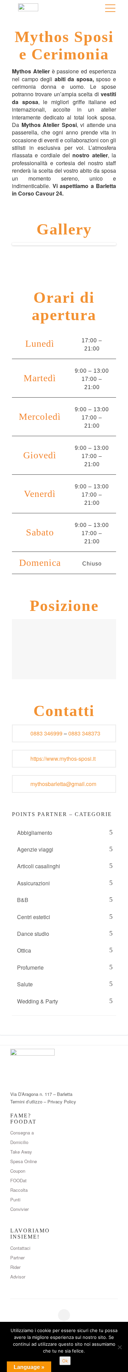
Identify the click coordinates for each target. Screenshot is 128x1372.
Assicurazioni (33, 883)
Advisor (17, 1276)
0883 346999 (46, 733)
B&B (22, 900)
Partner (17, 1257)
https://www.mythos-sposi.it (63, 758)
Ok (65, 1360)
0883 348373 (84, 733)
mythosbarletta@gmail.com (63, 784)
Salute (25, 984)
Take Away (21, 1151)
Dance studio (33, 934)
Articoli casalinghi (38, 866)
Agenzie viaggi (35, 849)
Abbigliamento (34, 833)
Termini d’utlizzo (26, 1101)
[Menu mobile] (110, 9)
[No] (119, 1347)
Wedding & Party (37, 1001)
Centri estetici (33, 917)
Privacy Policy (61, 1101)
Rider (15, 1267)
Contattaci (20, 1248)
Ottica (24, 950)
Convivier (19, 1209)
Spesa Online (23, 1161)
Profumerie (30, 967)
